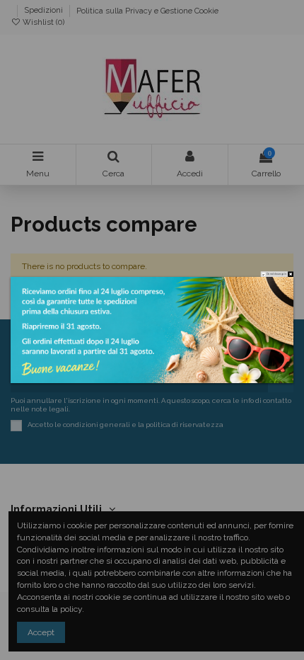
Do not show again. (276, 274)
